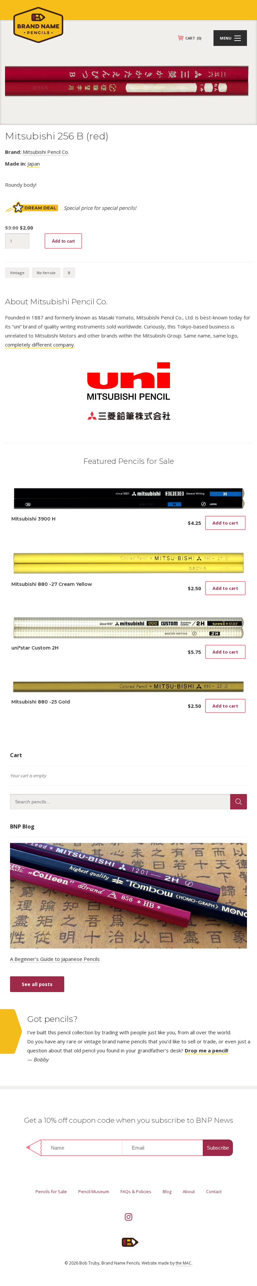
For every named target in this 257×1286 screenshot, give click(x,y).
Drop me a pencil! (206, 1050)
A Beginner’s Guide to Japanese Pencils (55, 959)
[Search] (238, 801)
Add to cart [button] (225, 523)
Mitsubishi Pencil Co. (46, 151)
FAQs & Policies (135, 1191)
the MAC (183, 1263)
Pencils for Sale (51, 1191)
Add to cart (63, 241)
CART (193, 38)
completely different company (39, 344)
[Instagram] (128, 1217)
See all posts (37, 984)
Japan (33, 163)
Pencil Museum (93, 1191)
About (189, 1191)
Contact (214, 1191)
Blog (167, 1191)
